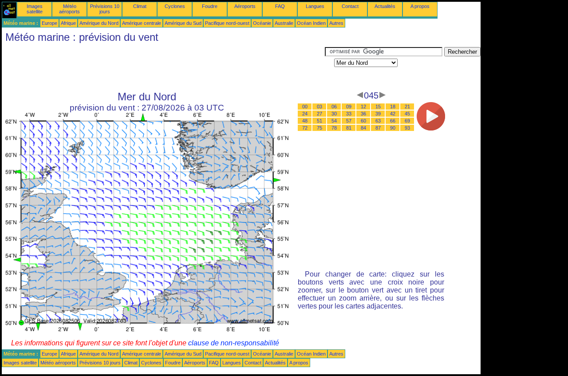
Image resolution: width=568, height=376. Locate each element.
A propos (420, 6)
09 (348, 106)
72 (305, 128)
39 (378, 113)
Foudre (209, 6)
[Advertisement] (163, 67)
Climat (139, 6)
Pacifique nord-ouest (227, 23)
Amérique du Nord (98, 23)
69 (407, 120)
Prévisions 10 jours (104, 9)
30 (334, 113)
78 (334, 128)
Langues (315, 6)
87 (378, 128)
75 (319, 128)
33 (348, 113)
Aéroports (245, 6)
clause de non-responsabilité (233, 343)
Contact (350, 6)
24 (305, 113)
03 (319, 106)
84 (363, 128)
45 (407, 113)
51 (319, 120)
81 (348, 128)
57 (348, 120)
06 (334, 106)
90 (392, 128)
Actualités (385, 6)
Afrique (68, 23)
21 (407, 106)
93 (407, 128)
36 (363, 113)
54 (334, 120)
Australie (284, 23)
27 (319, 113)
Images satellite (35, 9)
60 (363, 120)
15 (378, 106)
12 (363, 106)
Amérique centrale (141, 23)
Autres (336, 23)
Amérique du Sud (183, 23)
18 (392, 106)
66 (392, 120)
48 (305, 120)
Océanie (262, 23)
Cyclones (175, 6)
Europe (49, 23)
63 (378, 120)
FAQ (280, 6)
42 (392, 113)
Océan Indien (311, 23)
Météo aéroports (69, 9)
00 (305, 106)
